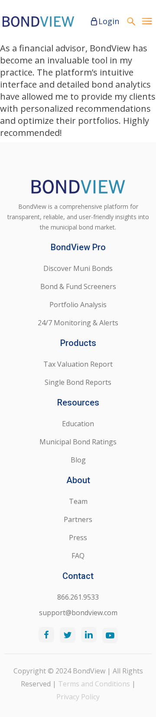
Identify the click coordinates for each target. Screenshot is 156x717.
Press (78, 537)
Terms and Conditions (94, 684)
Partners (78, 519)
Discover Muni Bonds (78, 268)
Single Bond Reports (78, 382)
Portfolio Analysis (78, 304)
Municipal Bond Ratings (78, 442)
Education (78, 424)
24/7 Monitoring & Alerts (78, 323)
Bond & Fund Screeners (78, 286)
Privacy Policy (78, 696)
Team (78, 501)
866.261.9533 (78, 597)
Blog (78, 460)
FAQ (78, 556)
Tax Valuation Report (78, 364)
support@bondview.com (78, 612)
